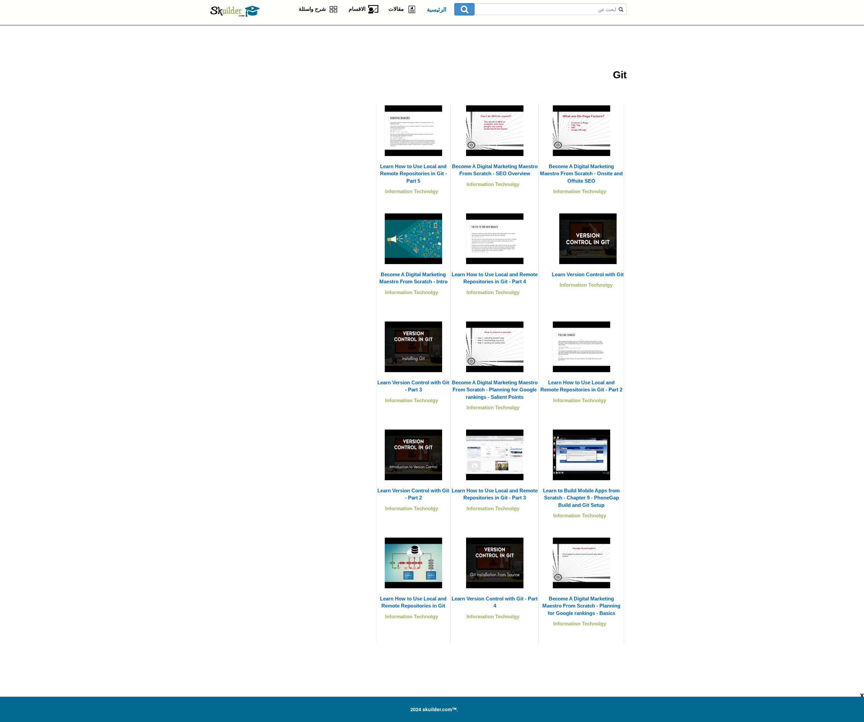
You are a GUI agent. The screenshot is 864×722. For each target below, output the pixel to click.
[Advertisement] (295, 67)
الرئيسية (437, 9)
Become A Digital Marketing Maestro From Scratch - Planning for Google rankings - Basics (581, 606)
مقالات (397, 9)
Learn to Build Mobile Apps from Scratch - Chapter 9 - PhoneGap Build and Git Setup (581, 498)
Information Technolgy (579, 191)
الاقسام (358, 9)
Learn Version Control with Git (588, 274)
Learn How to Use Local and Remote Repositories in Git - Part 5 (413, 173)
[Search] (464, 9)
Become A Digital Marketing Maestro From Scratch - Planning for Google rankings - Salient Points (495, 390)
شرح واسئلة (313, 9)
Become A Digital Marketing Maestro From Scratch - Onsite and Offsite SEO (581, 173)
